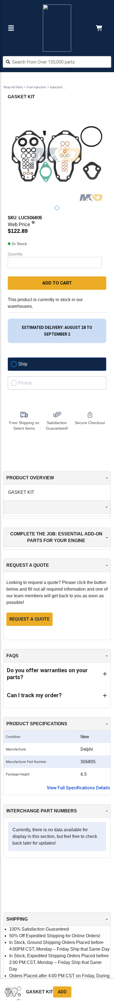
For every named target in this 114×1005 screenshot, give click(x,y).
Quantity (15, 254)
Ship (22, 364)
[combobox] (57, 62)
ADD (62, 991)
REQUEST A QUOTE (29, 619)
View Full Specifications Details (78, 787)
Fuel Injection (36, 87)
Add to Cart (57, 283)
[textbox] (57, 62)
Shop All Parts (13, 87)
